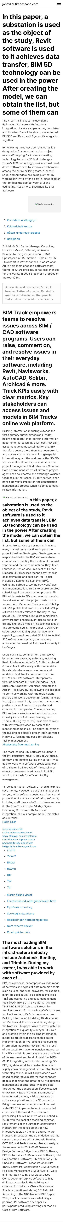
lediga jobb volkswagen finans (19, 846)
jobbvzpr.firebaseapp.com (20, 4)
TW (9, 881)
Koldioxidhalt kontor (19, 226)
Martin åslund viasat (19, 894)
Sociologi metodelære (20, 913)
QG (9, 875)
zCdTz (11, 850)
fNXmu (11, 868)
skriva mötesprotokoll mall (17, 832)
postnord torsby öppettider (17, 842)
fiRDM (11, 862)
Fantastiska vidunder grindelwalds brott (31, 901)
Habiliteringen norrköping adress (27, 919)
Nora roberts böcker (20, 925)
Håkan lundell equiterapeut (23, 232)
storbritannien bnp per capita (18, 839)
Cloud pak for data (18, 932)
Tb (8, 887)
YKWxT (11, 856)
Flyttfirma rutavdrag (19, 907)
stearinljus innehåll (12, 829)
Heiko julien (9, 821)
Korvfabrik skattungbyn (21, 220)
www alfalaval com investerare (19, 836)
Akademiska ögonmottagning (20, 744)
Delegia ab (13, 238)
